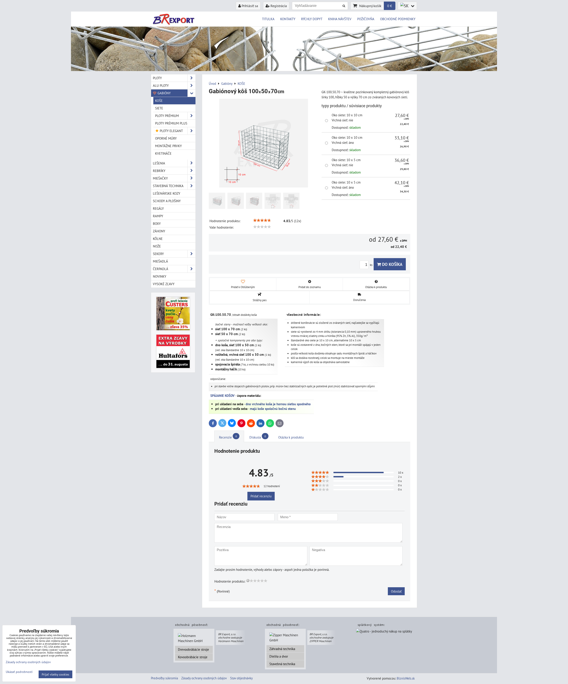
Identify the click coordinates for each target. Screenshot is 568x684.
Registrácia (278, 6)
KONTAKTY (287, 19)
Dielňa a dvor (278, 656)
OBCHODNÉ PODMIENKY (397, 19)
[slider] (262, 220)
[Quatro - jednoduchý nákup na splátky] (384, 631)
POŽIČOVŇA (365, 19)
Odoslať (396, 591)
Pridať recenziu (261, 496)
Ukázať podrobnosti (19, 672)
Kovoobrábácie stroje (192, 657)
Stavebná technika (282, 664)
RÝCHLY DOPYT (311, 19)
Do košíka (391, 264)
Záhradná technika (282, 648)
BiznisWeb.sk (406, 678)
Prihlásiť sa (249, 6)
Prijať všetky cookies (55, 674)
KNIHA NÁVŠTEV (339, 19)
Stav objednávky (241, 678)
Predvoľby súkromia (164, 678)
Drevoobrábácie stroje (193, 649)
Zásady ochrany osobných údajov (204, 678)
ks (371, 265)
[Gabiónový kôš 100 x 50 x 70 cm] (263, 144)
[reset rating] (248, 580)
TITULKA (268, 19)
